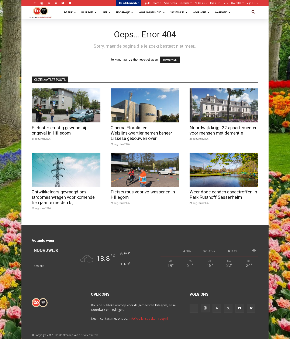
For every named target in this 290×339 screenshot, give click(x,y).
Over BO (236, 2)
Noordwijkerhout (150, 12)
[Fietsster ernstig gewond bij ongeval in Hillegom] (66, 105)
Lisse (104, 12)
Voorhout (199, 12)
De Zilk (68, 12)
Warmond (221, 12)
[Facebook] (35, 3)
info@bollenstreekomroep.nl (148, 318)
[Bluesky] (70, 3)
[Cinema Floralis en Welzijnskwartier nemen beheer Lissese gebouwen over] (145, 105)
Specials (184, 2)
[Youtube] (63, 3)
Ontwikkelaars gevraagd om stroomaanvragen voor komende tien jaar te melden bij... (63, 197)
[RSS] (49, 3)
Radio (213, 2)
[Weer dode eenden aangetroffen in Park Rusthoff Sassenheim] (224, 170)
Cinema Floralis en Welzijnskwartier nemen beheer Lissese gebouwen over (141, 133)
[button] (253, 13)
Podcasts (199, 2)
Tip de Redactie (152, 2)
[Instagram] (42, 3)
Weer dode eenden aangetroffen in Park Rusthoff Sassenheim (223, 194)
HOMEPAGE (170, 59)
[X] (56, 3)
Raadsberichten (129, 2)
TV (223, 2)
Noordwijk (123, 12)
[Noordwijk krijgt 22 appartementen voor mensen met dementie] (224, 105)
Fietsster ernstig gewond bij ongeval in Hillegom (59, 130)
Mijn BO (250, 2)
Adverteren (170, 2)
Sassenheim (177, 12)
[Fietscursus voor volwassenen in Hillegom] (145, 170)
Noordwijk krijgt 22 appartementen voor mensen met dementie (224, 130)
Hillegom (87, 12)
